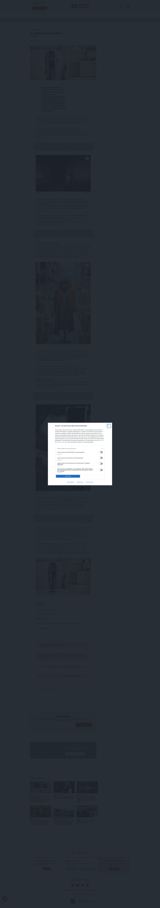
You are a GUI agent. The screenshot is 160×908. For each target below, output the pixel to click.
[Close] (108, 426)
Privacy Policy (89, 482)
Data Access (80, 482)
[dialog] (80, 454)
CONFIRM (68, 476)
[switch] (100, 452)
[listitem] (80, 448)
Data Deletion (70, 482)
